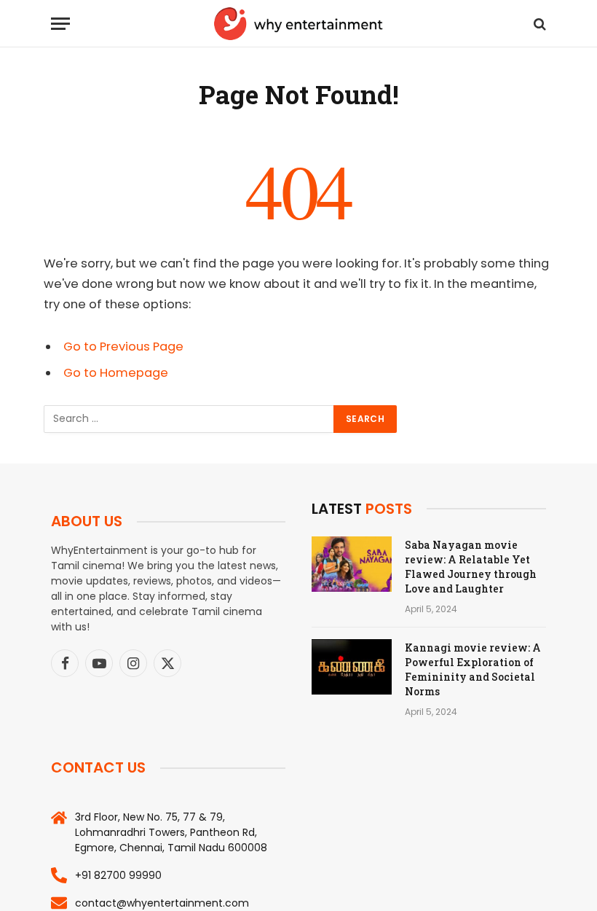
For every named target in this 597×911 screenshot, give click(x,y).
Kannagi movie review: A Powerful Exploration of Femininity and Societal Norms (473, 669)
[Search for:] (189, 419)
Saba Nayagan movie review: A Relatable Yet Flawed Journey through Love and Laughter (471, 566)
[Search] (538, 23)
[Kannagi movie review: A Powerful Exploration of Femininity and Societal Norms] (352, 667)
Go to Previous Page (123, 346)
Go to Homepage (115, 372)
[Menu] (60, 23)
